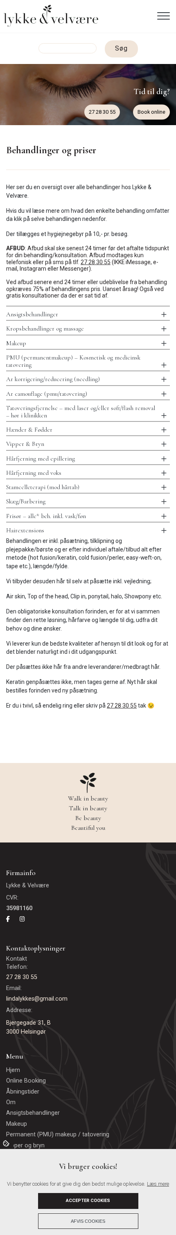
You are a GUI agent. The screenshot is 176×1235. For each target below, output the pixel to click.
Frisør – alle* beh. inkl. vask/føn (46, 516)
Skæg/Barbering (25, 501)
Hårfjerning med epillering (40, 458)
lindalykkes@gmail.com (37, 998)
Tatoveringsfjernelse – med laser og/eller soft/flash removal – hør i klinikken (80, 411)
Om (11, 1102)
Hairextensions (25, 530)
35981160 (19, 908)
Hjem (13, 1070)
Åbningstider (22, 1092)
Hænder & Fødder (29, 429)
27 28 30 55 (102, 112)
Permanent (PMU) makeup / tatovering (57, 1135)
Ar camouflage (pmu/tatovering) (46, 393)
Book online (151, 112)
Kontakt (17, 959)
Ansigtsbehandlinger (32, 314)
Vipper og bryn (25, 1146)
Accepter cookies (88, 1200)
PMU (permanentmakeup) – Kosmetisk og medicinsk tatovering (73, 361)
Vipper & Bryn (25, 444)
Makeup (16, 343)
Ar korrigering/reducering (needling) (53, 379)
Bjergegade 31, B (28, 1022)
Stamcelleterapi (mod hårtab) (42, 487)
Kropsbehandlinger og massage (45, 328)
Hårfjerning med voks (33, 472)
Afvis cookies (88, 1221)
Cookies (7, 1143)
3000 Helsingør (26, 1031)
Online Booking (26, 1081)
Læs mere (158, 1184)
